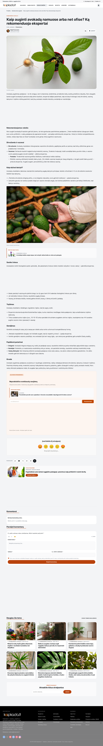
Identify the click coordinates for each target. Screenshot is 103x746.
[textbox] (51, 545)
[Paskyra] (98, 5)
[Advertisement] (52, 113)
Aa (85, 31)
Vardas (10, 551)
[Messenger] (19, 461)
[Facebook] (15, 461)
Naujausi (88, 716)
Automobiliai (71, 5)
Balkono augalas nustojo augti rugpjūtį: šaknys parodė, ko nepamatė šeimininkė (51, 646)
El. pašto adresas (57, 551)
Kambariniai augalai (17, 10)
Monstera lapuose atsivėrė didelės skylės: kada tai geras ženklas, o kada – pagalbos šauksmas (51, 675)
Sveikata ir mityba (57, 719)
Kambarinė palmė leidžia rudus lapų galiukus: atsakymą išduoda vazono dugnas (81, 646)
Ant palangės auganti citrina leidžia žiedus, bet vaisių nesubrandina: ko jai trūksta (82, 675)
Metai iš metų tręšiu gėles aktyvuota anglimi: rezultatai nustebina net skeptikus (19, 646)
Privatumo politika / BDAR (92, 719)
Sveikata (51, 5)
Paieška (97, 1)
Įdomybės (64, 5)
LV (99, 1)
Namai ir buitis (31, 5)
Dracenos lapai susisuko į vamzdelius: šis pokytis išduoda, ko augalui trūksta (20, 674)
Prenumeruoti (88, 401)
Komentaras (12, 539)
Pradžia (9, 10)
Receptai (57, 5)
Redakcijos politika (75, 719)
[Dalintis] (34, 461)
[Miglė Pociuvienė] (8, 30)
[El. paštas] (30, 461)
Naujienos (23, 5)
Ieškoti (67, 692)
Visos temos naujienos (89, 618)
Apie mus (72, 714)
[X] (23, 461)
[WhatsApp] (27, 461)
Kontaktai (88, 714)
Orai (92, 1)
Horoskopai (87, 1)
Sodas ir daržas (41, 5)
